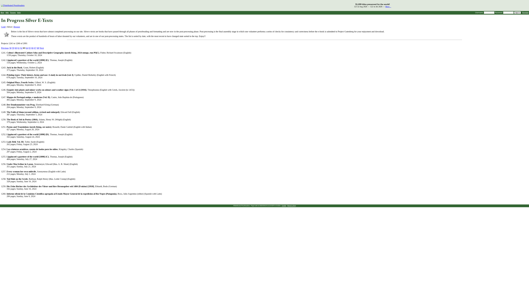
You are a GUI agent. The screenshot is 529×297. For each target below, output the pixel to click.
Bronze (17, 27)
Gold (3, 27)
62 (21, 48)
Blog (2, 13)
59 (13, 48)
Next (42, 48)
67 (35, 48)
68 (38, 48)
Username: (479, 13)
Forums (13, 13)
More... (388, 7)
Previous (5, 48)
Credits (284, 205)
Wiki (7, 13)
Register (525, 13)
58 (10, 48)
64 (27, 48)
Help (19, 13)
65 (30, 48)
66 (32, 48)
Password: (499, 13)
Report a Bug (291, 205)
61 (18, 48)
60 (16, 48)
